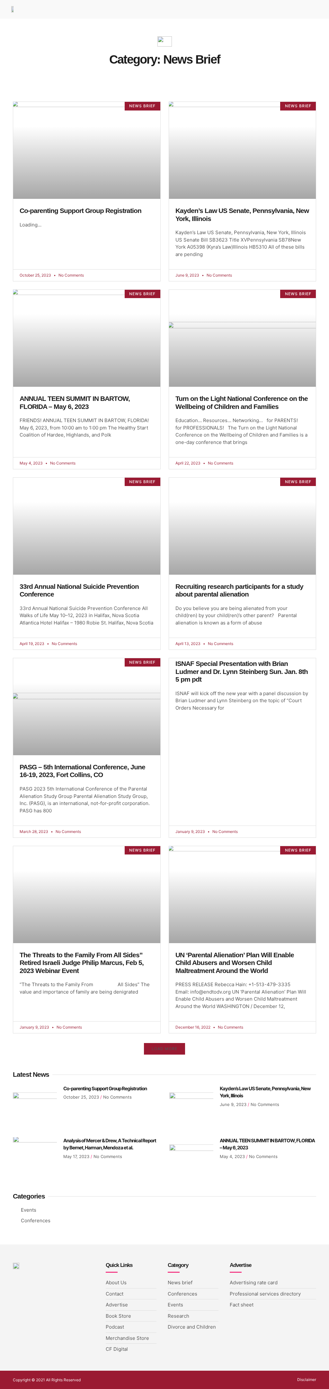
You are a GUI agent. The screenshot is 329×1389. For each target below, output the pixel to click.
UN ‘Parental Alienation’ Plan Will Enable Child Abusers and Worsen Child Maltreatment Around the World (234, 962)
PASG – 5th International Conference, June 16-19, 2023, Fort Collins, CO (82, 771)
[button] (164, 1049)
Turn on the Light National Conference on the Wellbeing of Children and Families (241, 402)
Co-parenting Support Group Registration (80, 210)
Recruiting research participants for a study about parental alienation (239, 590)
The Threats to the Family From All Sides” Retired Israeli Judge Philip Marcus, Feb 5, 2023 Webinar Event (82, 962)
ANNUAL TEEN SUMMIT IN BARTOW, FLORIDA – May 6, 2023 (75, 402)
